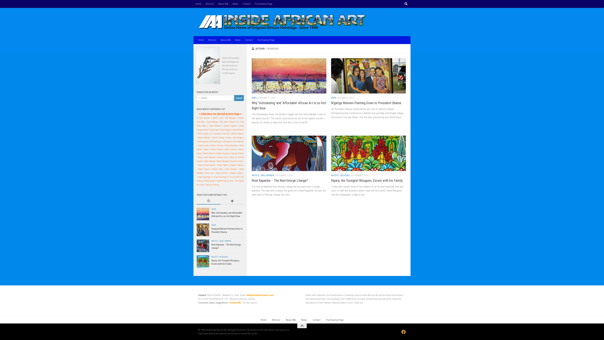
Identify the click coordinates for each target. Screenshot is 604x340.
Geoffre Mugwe (237, 134)
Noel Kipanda (267, 175)
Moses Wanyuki (209, 153)
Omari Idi (226, 58)
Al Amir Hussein (203, 118)
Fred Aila (225, 134)
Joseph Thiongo (216, 145)
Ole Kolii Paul (222, 157)
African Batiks (222, 165)
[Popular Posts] (232, 201)
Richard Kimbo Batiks (206, 165)
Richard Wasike (236, 165)
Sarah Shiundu (231, 169)
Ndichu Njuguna (222, 153)
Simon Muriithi (222, 173)
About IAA (223, 3)
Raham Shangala (223, 161)
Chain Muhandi (215, 126)
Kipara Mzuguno (231, 145)
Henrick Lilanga (218, 138)
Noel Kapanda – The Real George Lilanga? (280, 181)
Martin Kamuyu (231, 149)
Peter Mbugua (209, 161)
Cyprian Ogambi (230, 126)
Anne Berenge (212, 122)
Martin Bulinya (216, 149)
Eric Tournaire (215, 134)
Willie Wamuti (210, 181)
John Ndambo (238, 141)
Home (198, 3)
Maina (206, 149)
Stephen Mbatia (236, 173)
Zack (202, 185)
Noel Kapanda (209, 157)
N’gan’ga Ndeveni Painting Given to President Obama (366, 103)
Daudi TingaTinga (211, 130)
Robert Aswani (204, 169)
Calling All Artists (212, 185)
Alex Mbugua (230, 118)
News (235, 3)
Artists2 (210, 3)
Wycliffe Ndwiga (222, 181)
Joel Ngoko (227, 141)
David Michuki (238, 130)
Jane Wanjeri (238, 138)
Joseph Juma (203, 145)
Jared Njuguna (202, 141)
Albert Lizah (218, 118)
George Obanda (203, 138)
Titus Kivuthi (234, 177)
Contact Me (235, 302)
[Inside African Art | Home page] (282, 22)
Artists (255, 175)
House (228, 138)
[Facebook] (403, 332)
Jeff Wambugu (215, 141)
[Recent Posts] (208, 201)
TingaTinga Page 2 (220, 177)
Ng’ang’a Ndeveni (237, 153)
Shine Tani (210, 173)
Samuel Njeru (217, 169)
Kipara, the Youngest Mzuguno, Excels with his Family (367, 181)
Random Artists (237, 161)
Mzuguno (345, 175)
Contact (247, 3)
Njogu (200, 157)
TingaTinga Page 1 (204, 177)
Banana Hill (234, 122)
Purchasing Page (263, 3)
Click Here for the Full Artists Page (220, 113)
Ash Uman (224, 122)
